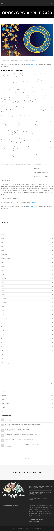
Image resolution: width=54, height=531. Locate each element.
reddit (35, 472)
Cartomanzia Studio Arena (10, 505)
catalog (2, 306)
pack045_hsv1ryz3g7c (5, 350)
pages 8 (2, 367)
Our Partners (3, 346)
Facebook (22, 472)
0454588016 (32, 64)
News (2, 326)
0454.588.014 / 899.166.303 (36, 520)
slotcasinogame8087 (5, 403)
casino (2, 274)
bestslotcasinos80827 (5, 258)
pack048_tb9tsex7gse (5, 363)
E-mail (15, 472)
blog (2, 262)
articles (2, 250)
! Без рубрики (4, 226)
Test (2, 411)
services (2, 399)
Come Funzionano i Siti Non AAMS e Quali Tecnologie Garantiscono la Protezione (21, 434)
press (2, 379)
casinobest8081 (4, 298)
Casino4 (2, 294)
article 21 (2, 246)
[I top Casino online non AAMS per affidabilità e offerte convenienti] (2, 430)
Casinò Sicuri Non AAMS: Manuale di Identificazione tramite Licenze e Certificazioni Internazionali (23, 419)
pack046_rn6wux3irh (5, 355)
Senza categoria (4, 395)
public (2, 383)
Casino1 (2, 282)
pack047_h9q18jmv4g (5, 359)
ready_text (3, 391)
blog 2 (2, 270)
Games (2, 310)
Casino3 (2, 290)
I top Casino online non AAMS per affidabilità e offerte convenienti (17, 429)
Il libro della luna (4, 318)
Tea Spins (3, 407)
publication (3, 387)
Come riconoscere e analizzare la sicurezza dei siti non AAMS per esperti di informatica (21, 444)
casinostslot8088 (4, 302)
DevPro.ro (38, 528)
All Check (3, 234)
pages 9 (2, 371)
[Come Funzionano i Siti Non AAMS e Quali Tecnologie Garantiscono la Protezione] (2, 435)
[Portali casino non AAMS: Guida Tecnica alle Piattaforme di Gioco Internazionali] (2, 440)
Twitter (29, 472)
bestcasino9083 (4, 254)
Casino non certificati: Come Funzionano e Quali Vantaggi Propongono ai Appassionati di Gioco (23, 424)
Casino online (3, 278)
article (2, 242)
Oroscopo (3, 342)
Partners (2, 375)
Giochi (2, 314)
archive (2, 238)
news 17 (2, 330)
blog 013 (2, 266)
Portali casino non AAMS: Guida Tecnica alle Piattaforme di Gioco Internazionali (20, 439)
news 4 (2, 334)
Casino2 (2, 286)
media (2, 322)
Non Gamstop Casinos (5, 338)
